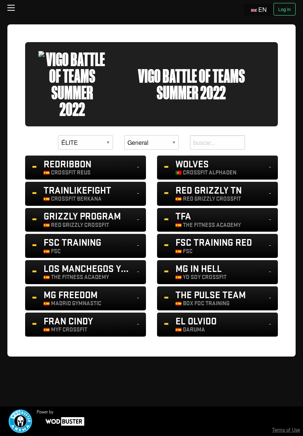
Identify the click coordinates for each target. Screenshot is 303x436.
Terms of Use (286, 429)
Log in (284, 9)
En (262, 9)
